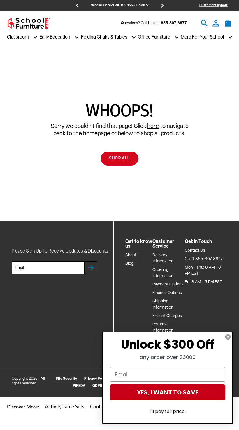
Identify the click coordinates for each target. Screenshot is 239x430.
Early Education (54, 37)
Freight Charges (167, 316)
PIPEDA (79, 386)
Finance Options (167, 293)
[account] (215, 23)
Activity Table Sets (64, 406)
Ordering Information (162, 273)
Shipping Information (162, 304)
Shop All (119, 158)
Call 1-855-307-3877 (204, 259)
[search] (204, 23)
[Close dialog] (228, 337)
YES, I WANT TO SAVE (167, 392)
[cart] (228, 26)
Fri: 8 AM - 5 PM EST (203, 282)
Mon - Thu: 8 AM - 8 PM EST (203, 270)
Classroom (18, 37)
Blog (129, 264)
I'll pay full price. (168, 411)
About (130, 255)
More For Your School (202, 37)
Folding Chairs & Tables (104, 37)
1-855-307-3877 (172, 23)
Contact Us (195, 250)
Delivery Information (162, 258)
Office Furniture (154, 37)
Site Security (66, 379)
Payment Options (168, 284)
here (153, 126)
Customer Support (213, 5)
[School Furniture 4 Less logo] (29, 23)
